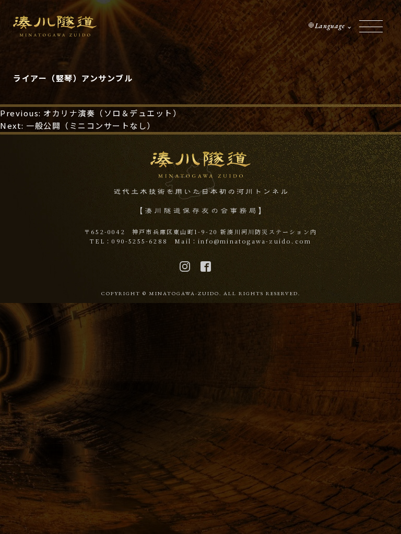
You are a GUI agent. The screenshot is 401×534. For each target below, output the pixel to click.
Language (330, 25)
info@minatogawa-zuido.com (254, 241)
